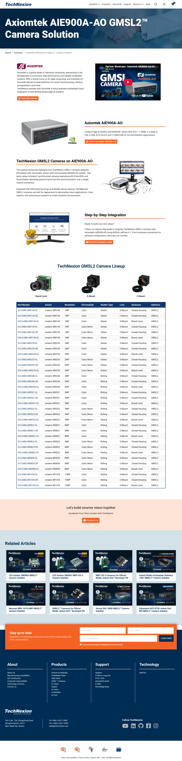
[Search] (155, 4)
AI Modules (56, 692)
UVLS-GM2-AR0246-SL (28, 387)
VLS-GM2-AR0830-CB (28, 463)
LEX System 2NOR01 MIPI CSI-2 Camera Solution (67, 576)
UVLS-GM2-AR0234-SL (28, 354)
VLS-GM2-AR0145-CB (28, 332)
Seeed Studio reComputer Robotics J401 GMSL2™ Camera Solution (156, 576)
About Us (11, 673)
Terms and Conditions (69, 758)
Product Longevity (103, 675)
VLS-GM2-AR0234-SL (28, 343)
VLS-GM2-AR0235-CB (28, 365)
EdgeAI (54, 687)
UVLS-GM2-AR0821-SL (28, 436)
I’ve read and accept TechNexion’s (102, 645)
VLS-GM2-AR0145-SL (28, 326)
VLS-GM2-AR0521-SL (28, 392)
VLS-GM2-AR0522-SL (28, 409)
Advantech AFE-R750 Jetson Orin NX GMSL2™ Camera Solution (155, 609)
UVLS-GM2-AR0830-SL (28, 469)
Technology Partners (15, 684)
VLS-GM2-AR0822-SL (28, 441)
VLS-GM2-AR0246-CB (28, 381)
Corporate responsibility (17, 681)
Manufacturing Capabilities (18, 675)
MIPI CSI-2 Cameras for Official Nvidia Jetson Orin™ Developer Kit (112, 576)
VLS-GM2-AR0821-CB (28, 430)
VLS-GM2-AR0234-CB (28, 348)
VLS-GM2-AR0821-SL (28, 425)
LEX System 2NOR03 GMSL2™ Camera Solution (23, 576)
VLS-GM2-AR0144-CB (28, 316)
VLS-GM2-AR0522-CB (28, 414)
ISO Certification (14, 678)
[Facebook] (148, 726)
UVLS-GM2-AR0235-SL (28, 370)
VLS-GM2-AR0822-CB (28, 447)
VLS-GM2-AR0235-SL (28, 359)
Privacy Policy (117, 645)
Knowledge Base (102, 687)
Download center (102, 681)
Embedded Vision (58, 675)
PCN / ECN (99, 678)
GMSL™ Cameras (58, 681)
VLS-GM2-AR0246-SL (28, 376)
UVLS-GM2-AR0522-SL (28, 419)
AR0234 (142, 673)
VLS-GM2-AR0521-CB (28, 398)
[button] (42, 305)
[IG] (155, 726)
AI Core (54, 695)
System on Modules (59, 673)
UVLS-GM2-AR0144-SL (28, 321)
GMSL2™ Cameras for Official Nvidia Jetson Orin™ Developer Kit (68, 609)
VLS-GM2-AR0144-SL (28, 310)
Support (98, 673)
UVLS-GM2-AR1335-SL (28, 485)
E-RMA (98, 684)
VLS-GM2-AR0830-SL (28, 458)
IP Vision (55, 684)
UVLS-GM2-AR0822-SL (28, 452)
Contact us (11, 687)
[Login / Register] (164, 4)
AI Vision (55, 689)
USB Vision (55, 678)
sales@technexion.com (58, 726)
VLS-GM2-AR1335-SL (28, 474)
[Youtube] (125, 726)
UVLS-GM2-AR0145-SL (28, 337)
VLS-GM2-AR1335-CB (28, 480)
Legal (92, 758)
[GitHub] (140, 726)
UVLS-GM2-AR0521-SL (28, 403)
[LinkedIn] (133, 726)
